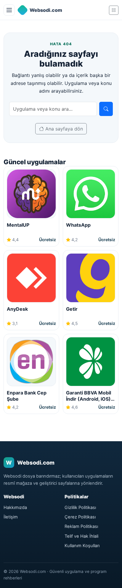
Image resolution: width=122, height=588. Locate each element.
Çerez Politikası (80, 517)
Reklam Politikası (81, 526)
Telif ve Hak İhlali (81, 536)
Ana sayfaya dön (63, 129)
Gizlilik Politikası (80, 507)
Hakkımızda (15, 507)
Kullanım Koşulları (82, 545)
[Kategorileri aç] (113, 10)
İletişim (11, 517)
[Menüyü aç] (9, 10)
